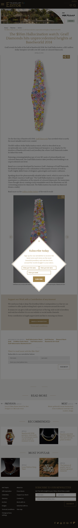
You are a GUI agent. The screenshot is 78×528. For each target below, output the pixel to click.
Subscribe (39, 279)
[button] (39, 241)
